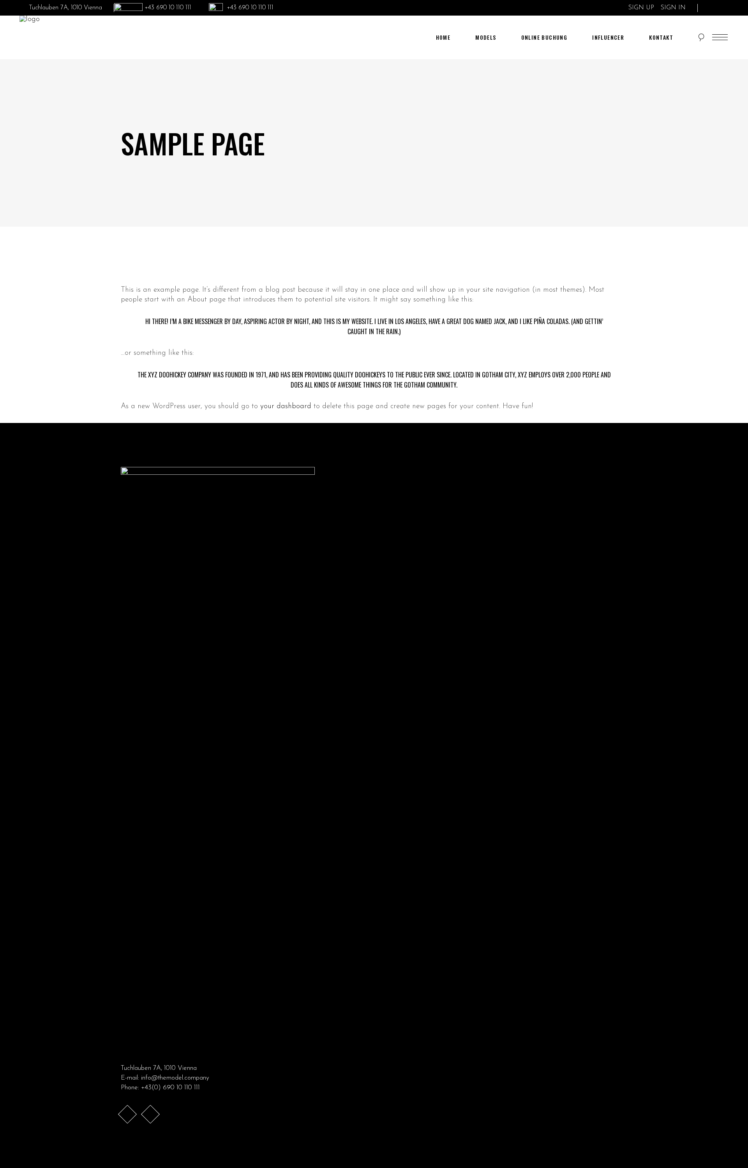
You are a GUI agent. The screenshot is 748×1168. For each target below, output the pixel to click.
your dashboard (285, 406)
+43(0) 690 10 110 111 (170, 1087)
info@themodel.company (175, 1078)
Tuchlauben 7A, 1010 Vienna (159, 1068)
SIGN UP (642, 8)
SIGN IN (673, 8)
